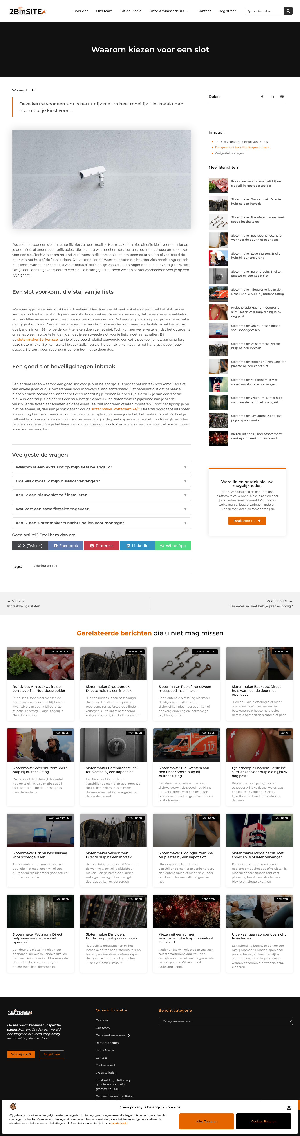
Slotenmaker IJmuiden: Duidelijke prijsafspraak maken (111, 936)
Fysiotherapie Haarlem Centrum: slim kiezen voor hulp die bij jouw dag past (256, 312)
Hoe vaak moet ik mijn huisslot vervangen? (102, 481)
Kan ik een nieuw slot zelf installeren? (102, 495)
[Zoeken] (288, 11)
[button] (289, 1107)
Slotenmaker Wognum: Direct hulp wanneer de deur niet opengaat (37, 938)
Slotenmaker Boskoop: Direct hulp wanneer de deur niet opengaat (256, 690)
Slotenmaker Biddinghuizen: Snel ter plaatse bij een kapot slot (186, 855)
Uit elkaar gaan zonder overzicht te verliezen (259, 936)
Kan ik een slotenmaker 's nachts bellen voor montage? (102, 523)
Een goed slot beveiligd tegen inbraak (242, 147)
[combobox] (264, 11)
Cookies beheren (263, 1121)
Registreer (227, 11)
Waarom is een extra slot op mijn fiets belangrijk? (102, 467)
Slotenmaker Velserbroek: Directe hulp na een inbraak (109, 855)
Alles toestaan (206, 1121)
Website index (106, 1072)
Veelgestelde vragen (229, 153)
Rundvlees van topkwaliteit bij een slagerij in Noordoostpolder (39, 688)
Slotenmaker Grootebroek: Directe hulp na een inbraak (109, 688)
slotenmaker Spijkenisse (37, 339)
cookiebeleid (118, 1123)
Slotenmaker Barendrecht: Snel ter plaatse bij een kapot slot (111, 770)
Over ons (80, 11)
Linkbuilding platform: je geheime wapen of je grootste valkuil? (114, 1084)
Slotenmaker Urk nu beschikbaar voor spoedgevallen (40, 855)
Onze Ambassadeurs (166, 11)
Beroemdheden (107, 1042)
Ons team (104, 11)
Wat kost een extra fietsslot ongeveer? (102, 509)
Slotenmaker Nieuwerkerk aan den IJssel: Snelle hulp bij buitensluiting (184, 772)
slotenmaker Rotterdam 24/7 (115, 409)
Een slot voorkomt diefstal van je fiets (241, 141)
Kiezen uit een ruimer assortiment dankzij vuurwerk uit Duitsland (186, 938)
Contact (204, 11)
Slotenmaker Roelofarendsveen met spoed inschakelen (185, 688)
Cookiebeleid (105, 1065)
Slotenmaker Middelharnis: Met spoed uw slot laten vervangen (258, 855)
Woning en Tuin (25, 90)
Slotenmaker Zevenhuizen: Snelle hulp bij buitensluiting (40, 770)
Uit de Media (131, 11)
